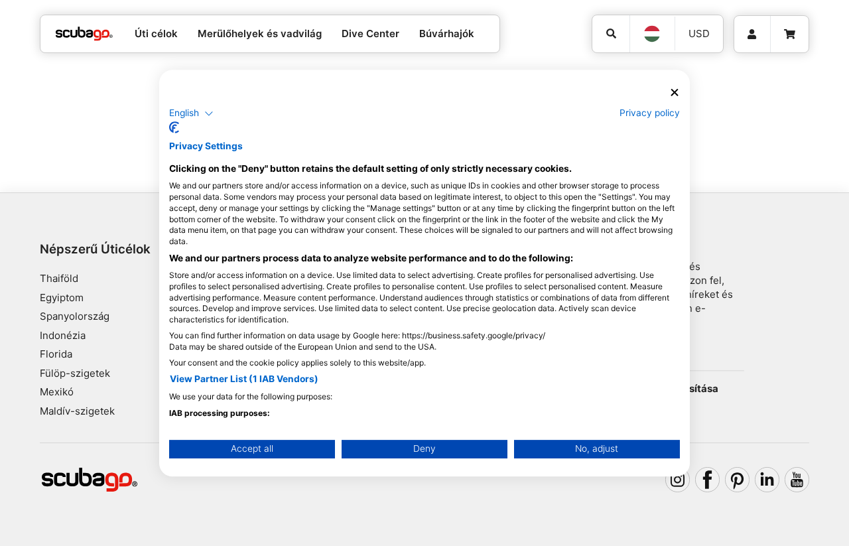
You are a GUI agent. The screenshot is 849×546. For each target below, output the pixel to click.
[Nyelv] (652, 33)
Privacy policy (650, 112)
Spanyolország (74, 316)
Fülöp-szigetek (75, 373)
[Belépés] (752, 34)
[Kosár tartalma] (789, 34)
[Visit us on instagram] (677, 479)
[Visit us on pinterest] (737, 479)
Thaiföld (59, 278)
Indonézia (63, 335)
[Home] (84, 34)
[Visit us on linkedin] (767, 479)
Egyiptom (62, 297)
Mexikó (57, 391)
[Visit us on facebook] (707, 479)
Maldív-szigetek (77, 411)
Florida (56, 354)
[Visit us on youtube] (797, 479)
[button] (191, 113)
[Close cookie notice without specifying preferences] (674, 92)
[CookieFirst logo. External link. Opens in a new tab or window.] (174, 127)
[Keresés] (610, 33)
